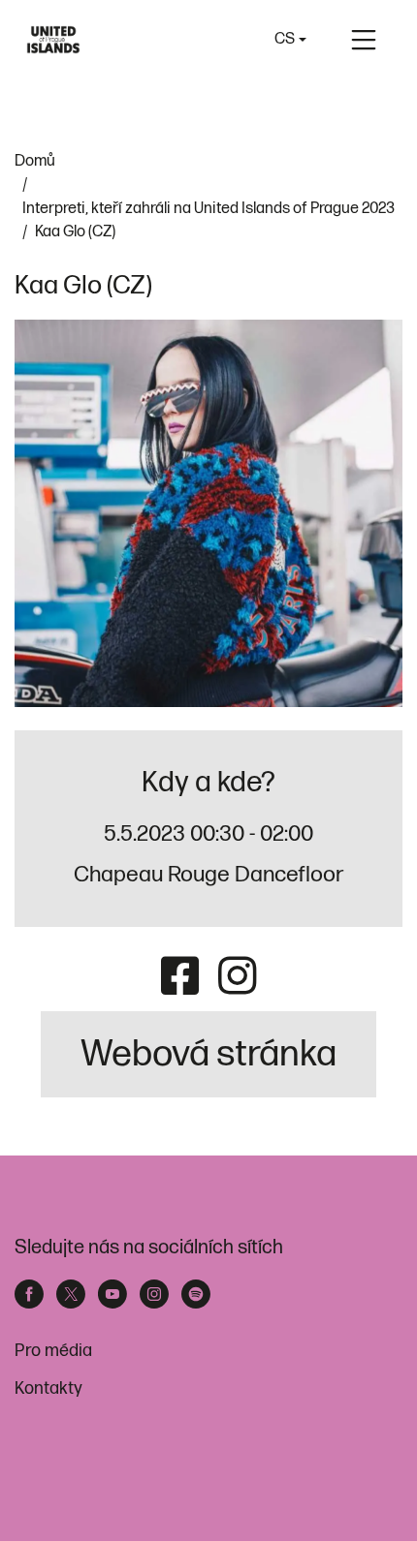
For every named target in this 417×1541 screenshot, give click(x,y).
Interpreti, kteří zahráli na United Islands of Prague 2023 (208, 208)
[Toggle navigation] (363, 39)
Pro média (53, 1351)
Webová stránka (208, 1054)
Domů (35, 160)
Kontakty (48, 1388)
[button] (290, 39)
